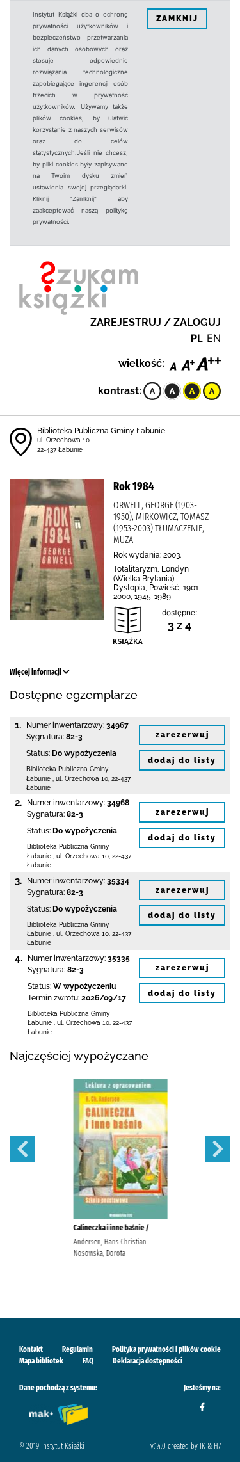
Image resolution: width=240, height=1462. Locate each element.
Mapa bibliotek (41, 1360)
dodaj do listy (182, 760)
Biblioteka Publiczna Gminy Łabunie (101, 430)
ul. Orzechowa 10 (63, 440)
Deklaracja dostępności (147, 1360)
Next (217, 1149)
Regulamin (77, 1349)
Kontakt (31, 1349)
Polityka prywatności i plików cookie (166, 1349)
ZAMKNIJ (177, 18)
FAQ (88, 1360)
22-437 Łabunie (60, 449)
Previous (22, 1149)
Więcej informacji (36, 672)
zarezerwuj (182, 734)
